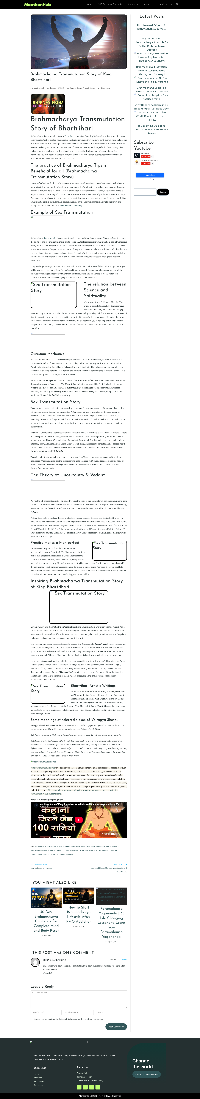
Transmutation (50, 238)
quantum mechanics (71, 850)
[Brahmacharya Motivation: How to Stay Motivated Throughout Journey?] (151, 57)
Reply (124, 959)
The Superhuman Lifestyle (43, 768)
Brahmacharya (76, 88)
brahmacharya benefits (66, 847)
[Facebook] (91, 1087)
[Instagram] (97, 1087)
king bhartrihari (112, 847)
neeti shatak (58, 850)
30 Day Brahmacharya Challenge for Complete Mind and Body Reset (46, 921)
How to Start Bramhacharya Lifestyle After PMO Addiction (78, 914)
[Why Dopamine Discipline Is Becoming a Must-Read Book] (151, 97)
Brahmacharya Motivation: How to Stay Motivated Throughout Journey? (151, 71)
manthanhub (39, 88)
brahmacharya (50, 847)
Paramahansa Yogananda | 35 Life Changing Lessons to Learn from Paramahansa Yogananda (111, 923)
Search (163, 192)
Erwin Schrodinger (98, 847)
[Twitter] (85, 1087)
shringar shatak (54, 854)
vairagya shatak (67, 854)
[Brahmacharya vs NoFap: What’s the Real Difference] (151, 80)
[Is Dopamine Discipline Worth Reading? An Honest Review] (151, 116)
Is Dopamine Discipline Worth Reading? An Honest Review (151, 129)
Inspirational (90, 88)
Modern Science (47, 850)
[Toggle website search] (177, 4)
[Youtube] (79, 1087)
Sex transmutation (106, 850)
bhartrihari (39, 847)
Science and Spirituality (89, 850)
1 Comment (105, 88)
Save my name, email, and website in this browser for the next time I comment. (68, 1019)
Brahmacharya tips (82, 847)
